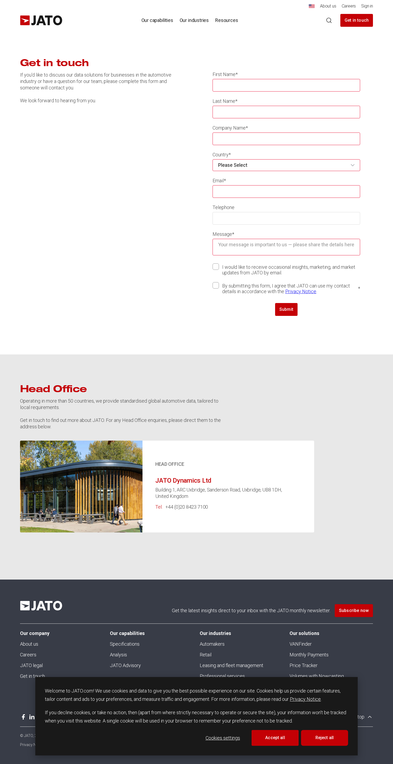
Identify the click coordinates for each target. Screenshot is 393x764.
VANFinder (301, 644)
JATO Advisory (125, 665)
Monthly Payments (309, 654)
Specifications (125, 644)
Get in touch (357, 20)
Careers (28, 654)
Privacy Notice (305, 699)
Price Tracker (304, 665)
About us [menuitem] (328, 6)
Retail (205, 654)
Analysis (118, 654)
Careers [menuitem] (349, 6)
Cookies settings (223, 738)
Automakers (212, 644)
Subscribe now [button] (354, 610)
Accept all (275, 737)
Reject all (324, 737)
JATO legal (31, 665)
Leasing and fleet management (231, 665)
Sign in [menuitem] (367, 6)
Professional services (222, 676)
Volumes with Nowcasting (317, 676)
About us (29, 644)
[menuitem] (312, 7)
